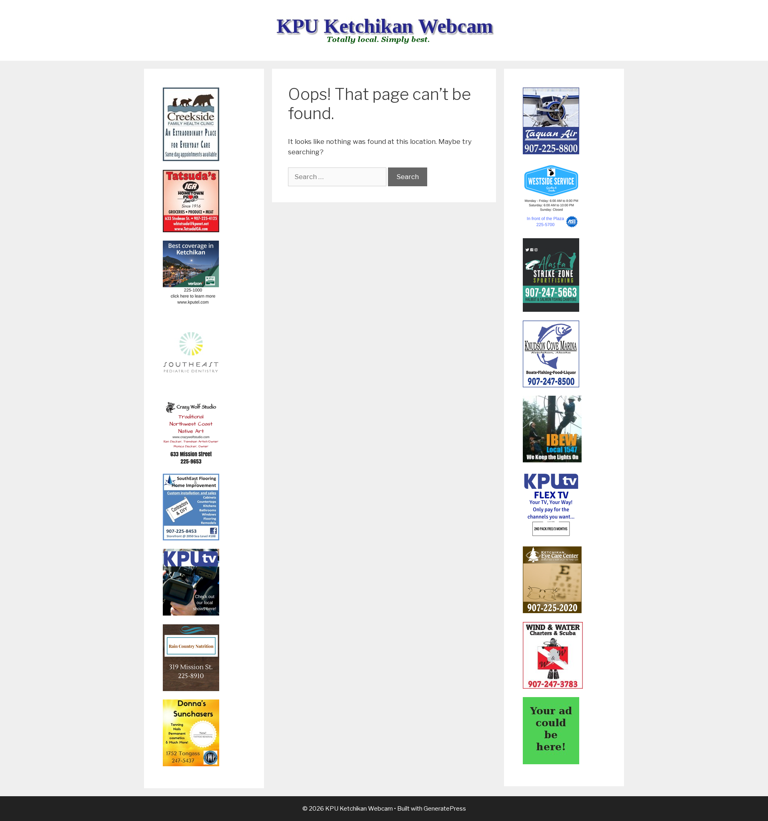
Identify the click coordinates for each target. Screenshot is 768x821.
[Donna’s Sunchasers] (191, 767)
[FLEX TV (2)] (551, 538)
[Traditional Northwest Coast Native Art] (191, 465)
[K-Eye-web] (552, 614)
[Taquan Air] (551, 155)
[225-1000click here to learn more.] (191, 308)
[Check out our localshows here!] (191, 616)
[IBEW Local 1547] (552, 463)
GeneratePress (445, 808)
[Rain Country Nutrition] (191, 691)
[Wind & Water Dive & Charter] (553, 689)
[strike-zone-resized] (551, 312)
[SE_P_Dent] (191, 390)
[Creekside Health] (191, 161)
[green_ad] (551, 765)
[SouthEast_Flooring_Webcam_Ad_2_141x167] (191, 541)
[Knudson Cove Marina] (551, 388)
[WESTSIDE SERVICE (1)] (551, 230)
